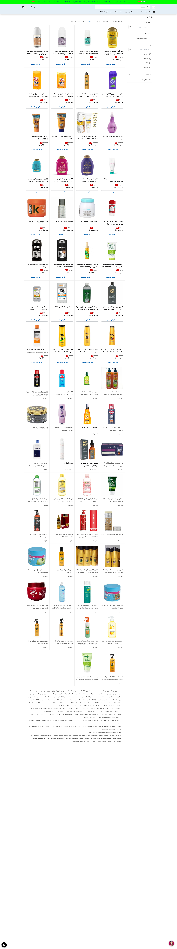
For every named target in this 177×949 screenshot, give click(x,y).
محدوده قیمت (146, 80)
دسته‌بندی (148, 33)
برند (150, 45)
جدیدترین (88, 21)
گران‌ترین (73, 21)
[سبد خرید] (23, 7)
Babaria (146, 67)
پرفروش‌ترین (96, 21)
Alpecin (146, 54)
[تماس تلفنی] (4, 945)
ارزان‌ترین (81, 21)
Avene (146, 59)
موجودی (148, 74)
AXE (147, 63)
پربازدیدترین (106, 21)
